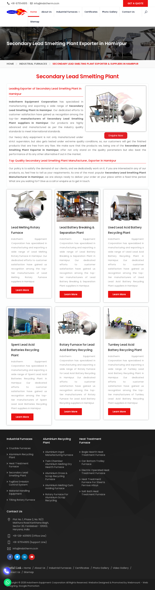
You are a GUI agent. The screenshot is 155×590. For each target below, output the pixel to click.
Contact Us (128, 11)
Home (33, 11)
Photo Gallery (109, 11)
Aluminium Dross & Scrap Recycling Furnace (56, 476)
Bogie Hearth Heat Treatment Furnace (93, 453)
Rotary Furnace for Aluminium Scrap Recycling (56, 497)
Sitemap (34, 21)
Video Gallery (121, 568)
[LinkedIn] (24, 557)
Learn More (22, 290)
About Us (46, 11)
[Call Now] (7, 569)
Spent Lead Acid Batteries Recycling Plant (25, 350)
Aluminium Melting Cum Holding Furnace (59, 487)
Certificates (90, 11)
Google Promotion (29, 585)
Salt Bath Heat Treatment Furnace (93, 493)
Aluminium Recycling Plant (21, 456)
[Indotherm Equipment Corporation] (17, 12)
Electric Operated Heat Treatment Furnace (95, 471)
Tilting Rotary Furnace (22, 500)
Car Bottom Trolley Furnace (93, 462)
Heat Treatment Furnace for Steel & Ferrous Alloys (93, 482)
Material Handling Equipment (19, 492)
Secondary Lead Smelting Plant (18, 474)
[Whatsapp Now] (7, 582)
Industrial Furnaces (67, 11)
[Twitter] (17, 557)
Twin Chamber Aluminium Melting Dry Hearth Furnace (58, 464)
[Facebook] (10, 557)
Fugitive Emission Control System (19, 483)
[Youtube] (32, 557)
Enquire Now (116, 135)
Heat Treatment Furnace (18, 465)
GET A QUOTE (135, 3)
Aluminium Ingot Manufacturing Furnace (59, 453)
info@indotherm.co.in (46, 3)
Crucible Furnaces (20, 448)
